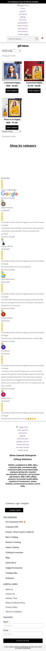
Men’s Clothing (12, 537)
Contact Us (10, 594)
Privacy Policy (12, 607)
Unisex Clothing (12, 547)
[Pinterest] (34, 494)
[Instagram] (19, 494)
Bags (8, 558)
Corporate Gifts (12, 527)
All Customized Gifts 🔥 (16, 522)
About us (9, 589)
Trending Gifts (11, 573)
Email (5, 630)
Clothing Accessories (14, 552)
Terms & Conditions (14, 612)
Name (6, 622)
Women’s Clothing (13, 542)
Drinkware (10, 578)
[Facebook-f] (11, 494)
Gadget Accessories (14, 568)
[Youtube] (26, 494)
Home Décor (11, 563)
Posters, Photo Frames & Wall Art (20, 532)
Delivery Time (11, 598)
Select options (12, 91)
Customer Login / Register (17, 503)
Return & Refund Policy (15, 603)
